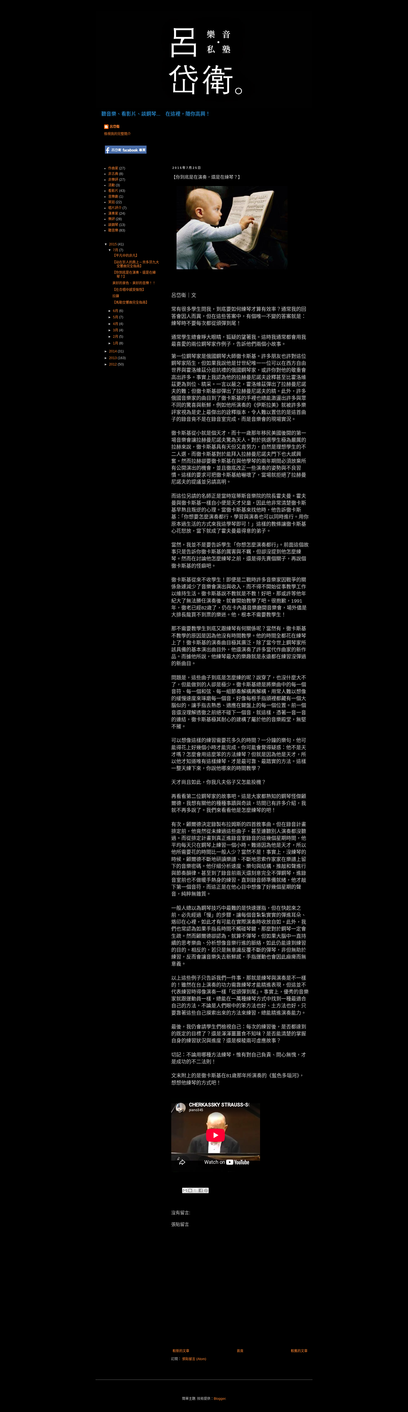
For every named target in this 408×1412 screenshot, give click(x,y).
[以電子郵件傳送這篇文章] (185, 1190)
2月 (116, 337)
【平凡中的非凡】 (125, 256)
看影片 (113, 191)
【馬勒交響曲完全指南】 (130, 302)
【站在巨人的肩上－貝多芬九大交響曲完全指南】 (135, 264)
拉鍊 (115, 296)
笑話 (111, 202)
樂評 (111, 219)
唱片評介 (115, 208)
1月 (116, 343)
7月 (116, 250)
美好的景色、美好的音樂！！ (134, 283)
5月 (116, 317)
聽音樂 (113, 230)
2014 (113, 351)
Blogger (219, 1399)
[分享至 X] (195, 1190)
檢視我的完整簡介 (117, 134)
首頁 (240, 1351)
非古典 (113, 174)
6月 (116, 311)
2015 (113, 244)
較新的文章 (181, 1351)
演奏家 (113, 213)
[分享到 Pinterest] (206, 1190)
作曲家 (113, 168)
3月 (116, 330)
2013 (113, 358)
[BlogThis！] (190, 1190)
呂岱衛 (115, 127)
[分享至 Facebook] (200, 1190)
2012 (113, 364)
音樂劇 (113, 197)
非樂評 (113, 180)
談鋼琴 (113, 225)
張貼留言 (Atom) (194, 1359)
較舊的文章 (299, 1351)
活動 (111, 185)
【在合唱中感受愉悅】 (129, 290)
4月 (116, 324)
